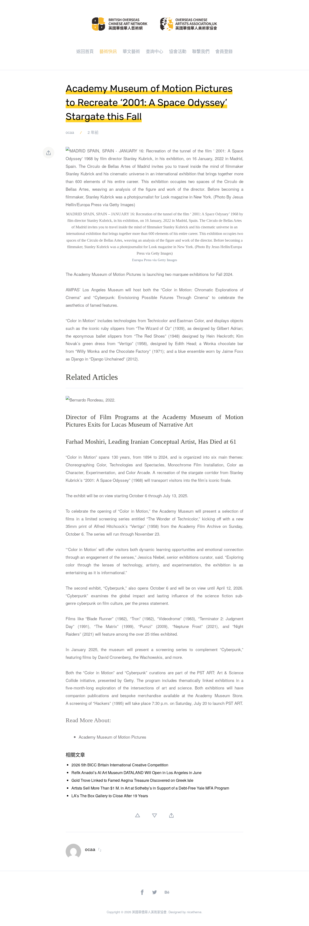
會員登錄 (224, 51)
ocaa (70, 132)
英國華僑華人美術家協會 (149, 912)
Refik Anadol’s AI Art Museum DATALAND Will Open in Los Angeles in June (136, 772)
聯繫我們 (201, 51)
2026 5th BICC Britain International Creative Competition (119, 765)
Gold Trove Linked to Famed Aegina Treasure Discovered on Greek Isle (132, 780)
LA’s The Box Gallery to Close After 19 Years (109, 795)
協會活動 (177, 51)
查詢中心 (154, 51)
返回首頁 (85, 51)
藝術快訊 (108, 51)
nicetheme (194, 912)
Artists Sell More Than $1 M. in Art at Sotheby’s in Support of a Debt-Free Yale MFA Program (150, 788)
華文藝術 (131, 51)
